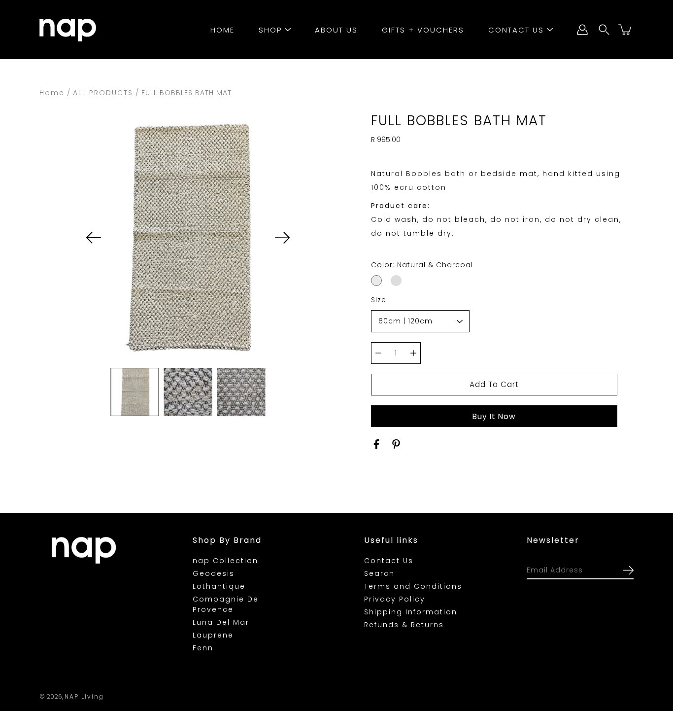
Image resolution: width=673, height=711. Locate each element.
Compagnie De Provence (226, 604)
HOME (222, 30)
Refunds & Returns (404, 625)
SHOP (270, 30)
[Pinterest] (396, 444)
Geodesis (214, 573)
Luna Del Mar (221, 622)
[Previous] (93, 238)
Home (52, 93)
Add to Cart (494, 384)
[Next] (282, 238)
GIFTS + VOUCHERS (423, 30)
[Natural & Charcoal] (376, 280)
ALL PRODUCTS (103, 93)
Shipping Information (410, 612)
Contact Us (388, 561)
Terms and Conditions (413, 586)
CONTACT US (516, 30)
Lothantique (219, 586)
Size (378, 300)
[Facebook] (376, 444)
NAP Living (84, 696)
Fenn (203, 648)
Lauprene (213, 635)
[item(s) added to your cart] (626, 29)
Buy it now (494, 416)
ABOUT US (336, 30)
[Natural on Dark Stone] (396, 280)
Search (379, 573)
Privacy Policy (394, 599)
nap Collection (225, 561)
